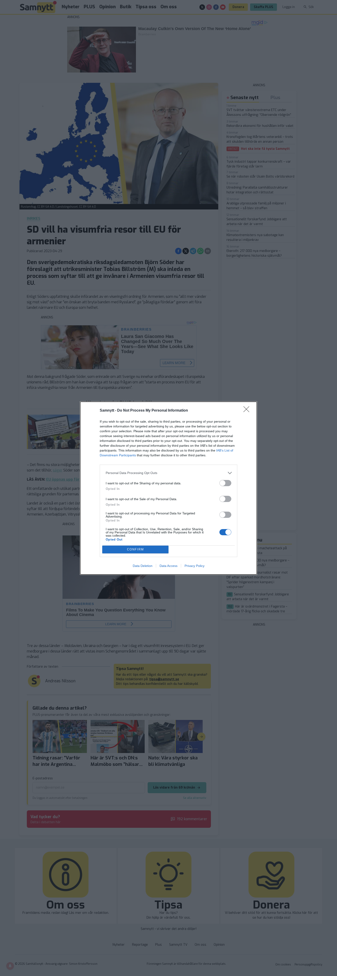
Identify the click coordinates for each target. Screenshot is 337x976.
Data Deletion (142, 566)
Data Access (168, 566)
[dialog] (168, 488)
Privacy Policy (194, 566)
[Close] (247, 410)
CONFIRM (135, 549)
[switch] (225, 483)
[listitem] (168, 473)
